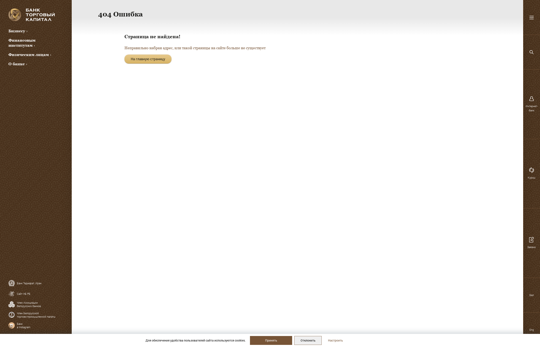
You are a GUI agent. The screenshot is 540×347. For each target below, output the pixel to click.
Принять (271, 340)
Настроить (335, 340)
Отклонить (308, 340)
